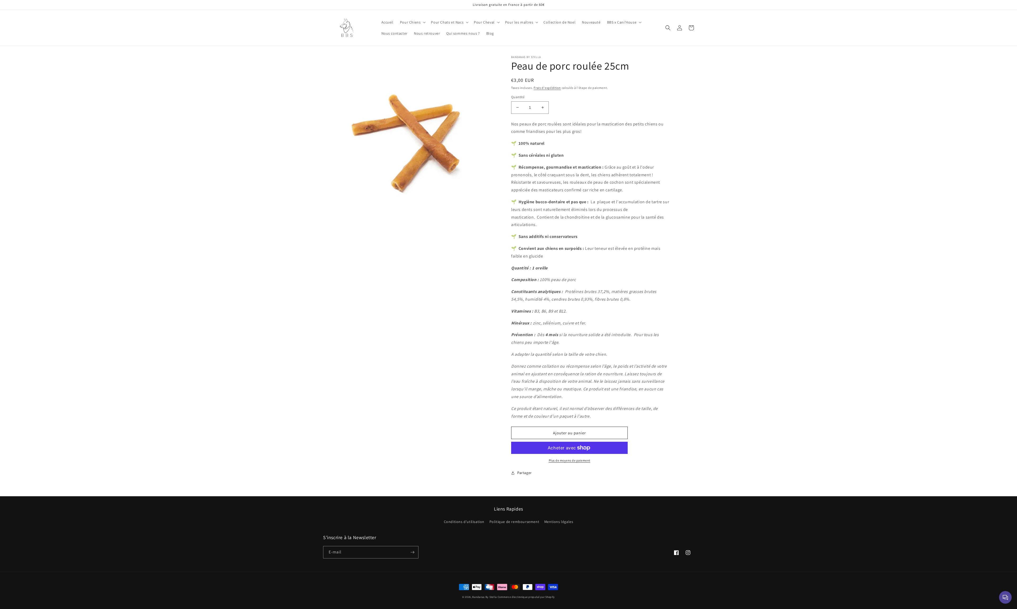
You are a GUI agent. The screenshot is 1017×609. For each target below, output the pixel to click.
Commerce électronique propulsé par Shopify (526, 597)
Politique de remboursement (514, 521)
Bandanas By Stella (484, 597)
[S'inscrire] (412, 552)
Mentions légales (558, 521)
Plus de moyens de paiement (569, 460)
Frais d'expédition (547, 88)
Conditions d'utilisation (464, 521)
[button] (412, 22)
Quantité (517, 97)
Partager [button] (524, 472)
